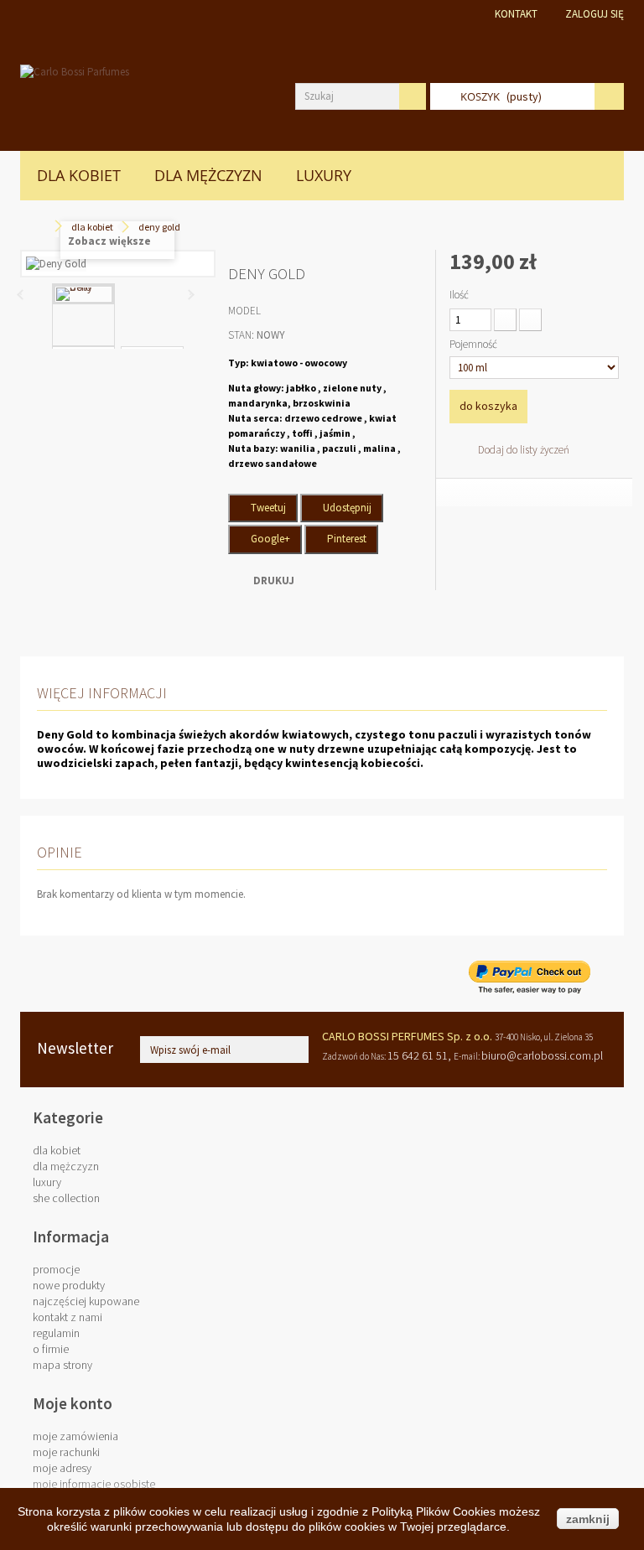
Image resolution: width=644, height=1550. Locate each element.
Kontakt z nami (67, 1316)
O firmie (51, 1348)
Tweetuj (267, 507)
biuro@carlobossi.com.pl (542, 1055)
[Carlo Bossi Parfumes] (145, 98)
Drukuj (273, 580)
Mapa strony (62, 1364)
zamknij (588, 1519)
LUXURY (323, 175)
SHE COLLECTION (66, 1197)
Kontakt (516, 14)
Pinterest (345, 538)
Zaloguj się (594, 14)
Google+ (269, 538)
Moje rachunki (66, 1451)
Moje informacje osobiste (94, 1483)
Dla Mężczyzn (208, 175)
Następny (190, 294)
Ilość (459, 295)
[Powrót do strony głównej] (43, 226)
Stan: (241, 335)
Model (244, 310)
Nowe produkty (69, 1285)
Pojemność (474, 344)
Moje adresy (62, 1467)
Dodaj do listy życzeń (522, 450)
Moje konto (72, 1403)
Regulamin (56, 1332)
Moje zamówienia (75, 1436)
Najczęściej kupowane (86, 1301)
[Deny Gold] (83, 294)
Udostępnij (345, 507)
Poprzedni (21, 294)
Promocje (56, 1269)
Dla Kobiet (79, 175)
